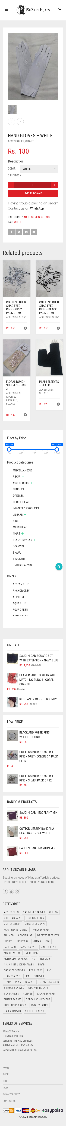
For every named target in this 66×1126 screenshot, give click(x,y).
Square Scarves (46, 993)
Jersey (8, 941)
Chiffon (53, 912)
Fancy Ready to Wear (16, 929)
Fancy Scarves (41, 929)
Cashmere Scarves (34, 912)
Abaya (16, 476)
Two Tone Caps (39, 1005)
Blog (5, 1081)
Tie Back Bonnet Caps (38, 999)
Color (11, 168)
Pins (24, 317)
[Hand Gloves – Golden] (11, 121)
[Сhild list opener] (23, 476)
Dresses (18, 495)
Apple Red (19, 597)
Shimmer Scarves (14, 987)
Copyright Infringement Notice (20, 1049)
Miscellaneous (23, 470)
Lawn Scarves (28, 947)
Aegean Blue (21, 584)
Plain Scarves (12, 976)
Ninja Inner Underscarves (19, 964)
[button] (25, 328)
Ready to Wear (22, 540)
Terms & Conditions (13, 1036)
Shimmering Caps (49, 982)
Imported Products (26, 508)
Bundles (18, 489)
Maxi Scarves (48, 947)
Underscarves (22, 565)
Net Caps (45, 958)
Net (34, 958)
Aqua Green (20, 609)
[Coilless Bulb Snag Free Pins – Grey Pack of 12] (20, 121)
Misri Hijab (20, 527)
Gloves (29, 141)
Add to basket (33, 193)
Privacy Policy (11, 1031)
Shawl (17, 552)
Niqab (16, 533)
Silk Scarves (11, 993)
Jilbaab (18, 514)
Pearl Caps (35, 970)
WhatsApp (37, 208)
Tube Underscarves (15, 1005)
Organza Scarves (14, 970)
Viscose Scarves (35, 1011)
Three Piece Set (12, 999)
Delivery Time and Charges (18, 1040)
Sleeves (10, 403)
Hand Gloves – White (11, 2)
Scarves (18, 546)
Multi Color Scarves (16, 958)
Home (6, 1067)
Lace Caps (10, 947)
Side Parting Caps (38, 987)
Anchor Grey (21, 590)
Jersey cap (22, 941)
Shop (6, 1074)
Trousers (19, 558)
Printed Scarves (34, 976)
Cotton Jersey (36, 918)
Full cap (9, 935)
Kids (15, 521)
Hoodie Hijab (21, 502)
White (17, 222)
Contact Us (9, 1101)
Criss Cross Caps (35, 923)
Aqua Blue (19, 603)
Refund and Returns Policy (18, 1045)
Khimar (37, 941)
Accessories (16, 141)
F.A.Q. (5, 1087)
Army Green (20, 616)
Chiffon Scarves (13, 918)
